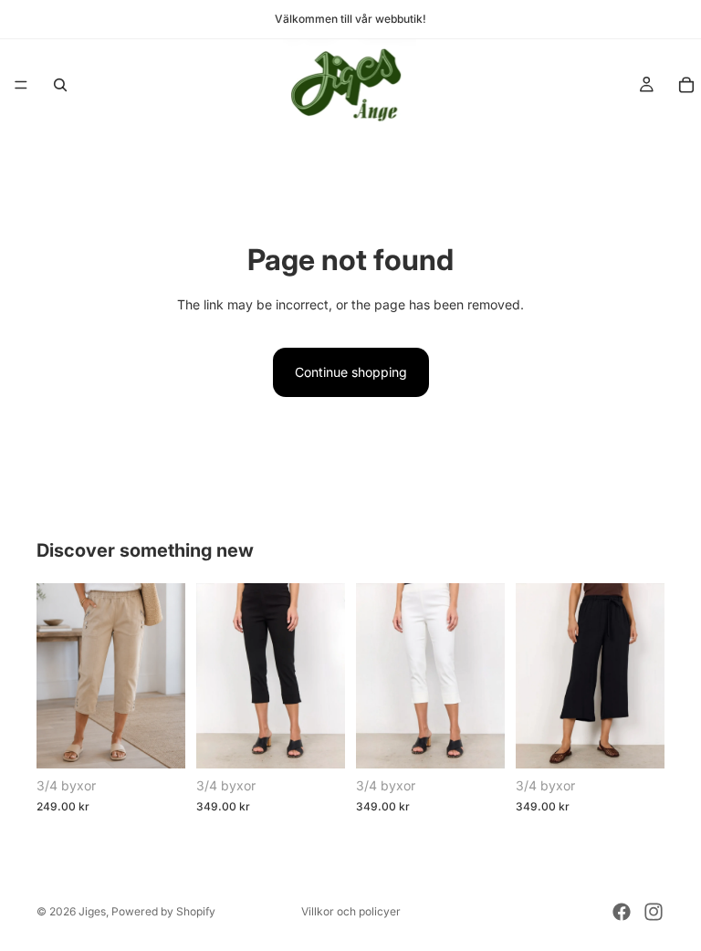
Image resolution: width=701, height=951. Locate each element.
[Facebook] (622, 912)
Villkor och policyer (351, 911)
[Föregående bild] (57, 675)
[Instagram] (653, 912)
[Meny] (21, 85)
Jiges (92, 911)
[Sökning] (60, 85)
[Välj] (157, 741)
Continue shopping (351, 372)
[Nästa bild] (165, 675)
